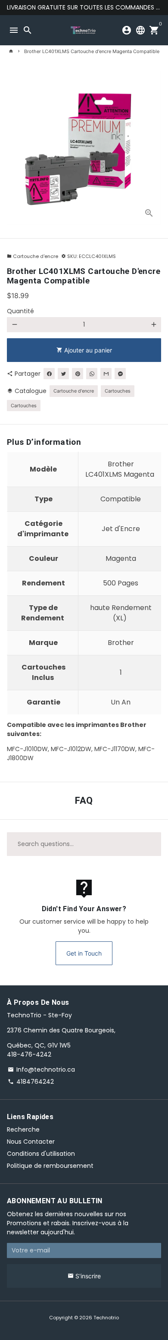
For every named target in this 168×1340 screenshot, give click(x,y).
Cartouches (118, 391)
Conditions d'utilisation (41, 1153)
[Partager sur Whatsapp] (91, 373)
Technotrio (106, 1317)
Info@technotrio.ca (41, 1069)
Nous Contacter (31, 1141)
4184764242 (31, 1081)
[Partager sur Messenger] (120, 373)
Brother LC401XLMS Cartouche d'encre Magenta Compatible (91, 51)
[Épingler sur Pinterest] (77, 373)
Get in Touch (84, 953)
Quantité (20, 311)
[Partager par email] (106, 373)
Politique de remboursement (50, 1165)
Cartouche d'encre (32, 256)
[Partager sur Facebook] (49, 373)
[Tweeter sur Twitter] (63, 373)
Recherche (23, 1129)
